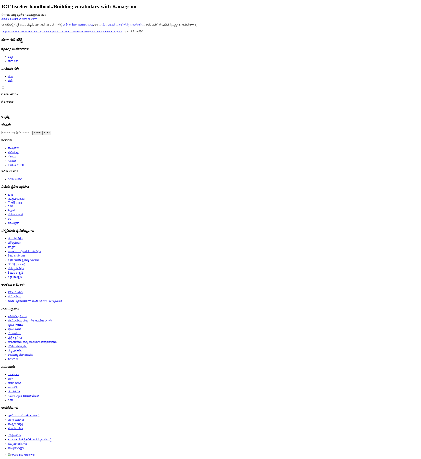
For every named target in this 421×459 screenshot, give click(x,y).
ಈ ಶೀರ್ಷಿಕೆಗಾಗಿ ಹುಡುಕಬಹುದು (78, 24)
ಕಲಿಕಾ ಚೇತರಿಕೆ (15, 179)
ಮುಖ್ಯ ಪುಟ (13, 148)
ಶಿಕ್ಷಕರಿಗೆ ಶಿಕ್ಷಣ (15, 277)
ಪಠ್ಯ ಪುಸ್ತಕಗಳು (15, 350)
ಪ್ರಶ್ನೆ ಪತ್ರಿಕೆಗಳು (15, 337)
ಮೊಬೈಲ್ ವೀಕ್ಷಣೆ (16, 448)
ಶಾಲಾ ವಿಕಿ (13, 387)
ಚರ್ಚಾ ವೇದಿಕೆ (14, 383)
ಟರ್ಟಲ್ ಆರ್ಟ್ (15, 292)
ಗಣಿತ (10, 205)
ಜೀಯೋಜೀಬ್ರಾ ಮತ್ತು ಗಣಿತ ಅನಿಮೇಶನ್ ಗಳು (30, 320)
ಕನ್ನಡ (10, 56)
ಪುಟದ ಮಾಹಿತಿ (15, 428)
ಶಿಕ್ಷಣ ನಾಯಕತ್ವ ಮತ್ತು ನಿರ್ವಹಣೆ (23, 259)
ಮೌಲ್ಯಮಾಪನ (15, 242)
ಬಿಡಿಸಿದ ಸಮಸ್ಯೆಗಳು (17, 346)
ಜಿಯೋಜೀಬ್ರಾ (14, 296)
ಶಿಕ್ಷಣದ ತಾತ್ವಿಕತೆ (16, 272)
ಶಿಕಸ (10, 400)
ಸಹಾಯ (12, 156)
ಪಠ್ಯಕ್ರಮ (12, 247)
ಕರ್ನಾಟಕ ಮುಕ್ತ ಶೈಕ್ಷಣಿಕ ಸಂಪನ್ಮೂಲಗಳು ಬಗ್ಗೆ (29, 439)
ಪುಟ (10, 76)
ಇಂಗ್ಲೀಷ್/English (16, 198)
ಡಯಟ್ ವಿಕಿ (14, 391)
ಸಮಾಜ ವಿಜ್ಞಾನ (15, 214)
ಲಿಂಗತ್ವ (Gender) (16, 264)
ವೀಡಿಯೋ (13, 359)
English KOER (16, 165)
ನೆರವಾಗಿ (12, 160)
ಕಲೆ (9, 218)
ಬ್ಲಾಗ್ (10, 378)
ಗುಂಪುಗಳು (13, 374)
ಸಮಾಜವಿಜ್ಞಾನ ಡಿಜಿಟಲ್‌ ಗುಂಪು (23, 395)
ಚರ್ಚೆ (10, 80)
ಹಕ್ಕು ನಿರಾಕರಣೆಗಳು (17, 443)
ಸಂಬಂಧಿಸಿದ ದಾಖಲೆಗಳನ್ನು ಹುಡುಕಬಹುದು (123, 24)
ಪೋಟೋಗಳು (15, 329)
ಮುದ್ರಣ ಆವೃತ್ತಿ (15, 424)
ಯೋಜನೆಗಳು (14, 333)
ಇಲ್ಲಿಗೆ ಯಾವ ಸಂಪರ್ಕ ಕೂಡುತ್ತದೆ (23, 415)
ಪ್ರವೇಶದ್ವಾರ (13, 152)
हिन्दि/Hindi (15, 202)
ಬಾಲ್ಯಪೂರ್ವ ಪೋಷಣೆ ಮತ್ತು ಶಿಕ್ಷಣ (24, 251)
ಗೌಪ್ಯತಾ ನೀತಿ (14, 435)
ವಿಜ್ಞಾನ (11, 210)
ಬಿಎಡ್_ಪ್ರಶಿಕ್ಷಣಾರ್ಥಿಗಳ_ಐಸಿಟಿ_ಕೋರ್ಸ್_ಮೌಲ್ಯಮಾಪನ (35, 300)
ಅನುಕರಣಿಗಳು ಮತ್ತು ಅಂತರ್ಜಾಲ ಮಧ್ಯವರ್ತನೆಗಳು (32, 342)
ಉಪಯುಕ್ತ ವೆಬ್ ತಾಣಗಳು (21, 354)
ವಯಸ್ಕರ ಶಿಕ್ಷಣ (15, 238)
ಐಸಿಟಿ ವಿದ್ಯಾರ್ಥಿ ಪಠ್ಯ (17, 316)
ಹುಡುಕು (6, 124)
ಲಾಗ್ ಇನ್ (13, 61)
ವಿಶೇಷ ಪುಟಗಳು (16, 419)
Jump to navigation (11, 18)
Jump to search (29, 18)
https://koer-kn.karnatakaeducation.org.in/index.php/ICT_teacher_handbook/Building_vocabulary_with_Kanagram (62, 31)
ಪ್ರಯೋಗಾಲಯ (15, 324)
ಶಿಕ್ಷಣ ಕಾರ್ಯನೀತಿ (16, 255)
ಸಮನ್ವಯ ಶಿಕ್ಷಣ (16, 268)
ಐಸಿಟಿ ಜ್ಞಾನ (13, 223)
